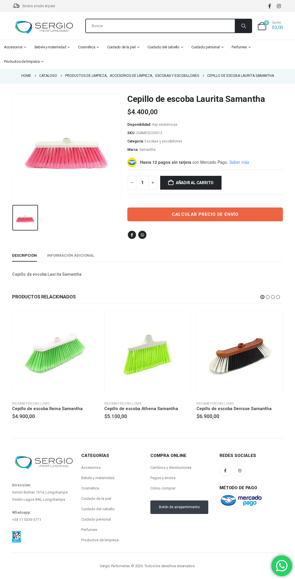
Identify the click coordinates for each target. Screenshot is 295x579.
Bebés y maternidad (50, 47)
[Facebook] (269, 6)
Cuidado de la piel (121, 47)
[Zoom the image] (16, 534)
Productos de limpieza (22, 61)
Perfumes (239, 47)
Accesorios (13, 47)
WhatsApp (142, 234)
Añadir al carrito (194, 182)
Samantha (147, 150)
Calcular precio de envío (205, 214)
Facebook (132, 234)
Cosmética (86, 47)
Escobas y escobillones (163, 141)
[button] (262, 297)
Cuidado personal (205, 47)
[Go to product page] (55, 353)
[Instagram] (278, 6)
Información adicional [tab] (70, 255)
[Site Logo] (43, 27)
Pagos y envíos (162, 478)
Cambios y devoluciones (170, 467)
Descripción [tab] (24, 255)
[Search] (243, 26)
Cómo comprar (162, 488)
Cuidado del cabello (163, 47)
